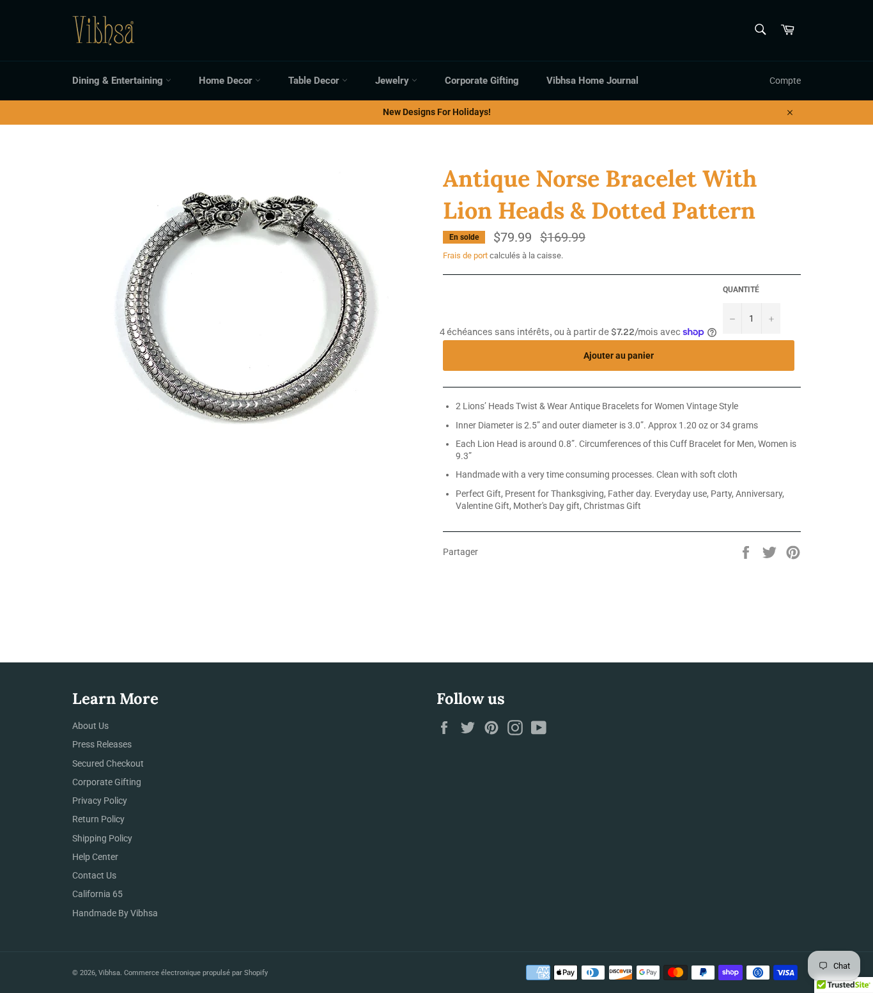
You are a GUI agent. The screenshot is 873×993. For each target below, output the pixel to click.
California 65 (97, 894)
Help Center (95, 857)
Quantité (741, 289)
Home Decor (227, 80)
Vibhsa (109, 973)
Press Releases (102, 744)
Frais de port (465, 255)
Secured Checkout (108, 763)
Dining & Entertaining (119, 80)
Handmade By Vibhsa (115, 913)
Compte (785, 80)
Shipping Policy (102, 838)
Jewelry (393, 80)
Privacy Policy (99, 800)
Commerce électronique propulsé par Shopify (196, 973)
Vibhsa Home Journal (592, 80)
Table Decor (315, 80)
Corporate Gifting (482, 80)
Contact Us (94, 875)
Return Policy (98, 819)
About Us (90, 726)
